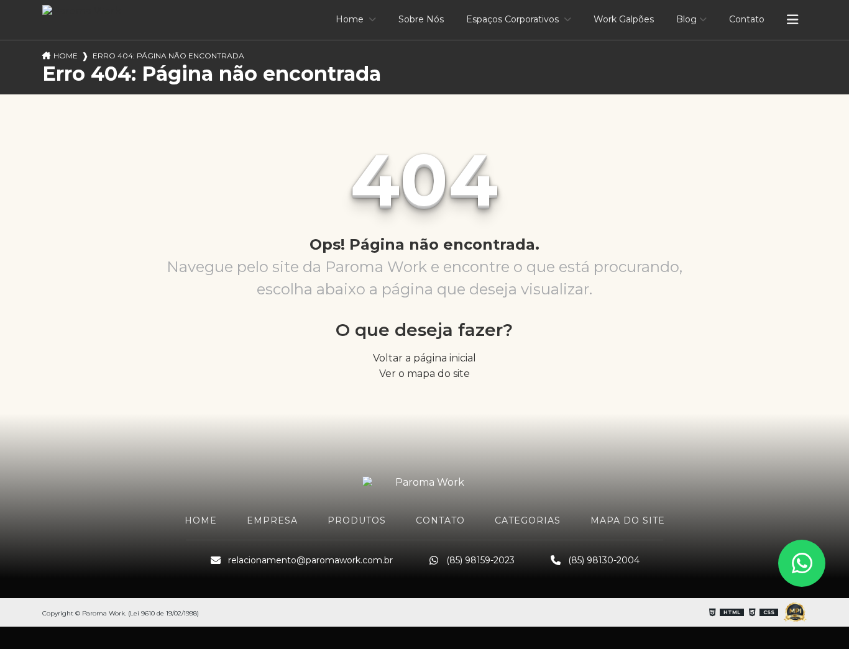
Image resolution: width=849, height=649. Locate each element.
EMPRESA (272, 520)
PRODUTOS (357, 520)
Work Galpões (624, 19)
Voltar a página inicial (424, 358)
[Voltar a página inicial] (81, 11)
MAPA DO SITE (627, 520)
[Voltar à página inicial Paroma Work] (424, 482)
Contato (746, 19)
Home (351, 19)
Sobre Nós (421, 19)
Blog (686, 19)
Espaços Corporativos (513, 19)
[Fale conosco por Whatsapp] (801, 563)
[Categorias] (792, 20)
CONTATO (440, 520)
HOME (201, 520)
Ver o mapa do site (424, 373)
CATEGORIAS (528, 520)
